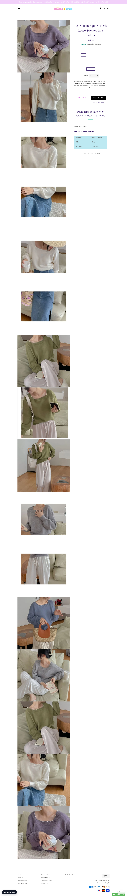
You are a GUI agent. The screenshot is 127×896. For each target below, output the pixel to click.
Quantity (85, 75)
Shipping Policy (22, 883)
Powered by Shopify (103, 883)
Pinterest (70, 875)
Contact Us (44, 883)
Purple (96, 59)
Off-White (86, 59)
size (91, 65)
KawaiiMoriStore (104, 880)
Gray (90, 55)
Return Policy (45, 875)
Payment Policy (22, 880)
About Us (20, 877)
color (90, 51)
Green (97, 55)
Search (19, 875)
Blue (83, 55)
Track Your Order (46, 880)
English (105, 875)
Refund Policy (45, 877)
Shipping (83, 44)
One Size (91, 69)
